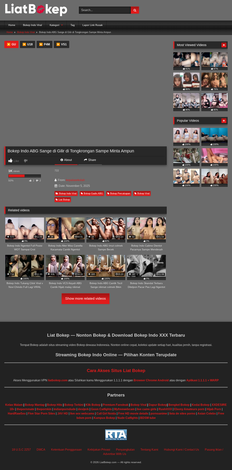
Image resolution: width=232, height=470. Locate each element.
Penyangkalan (125, 449)
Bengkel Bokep (179, 404)
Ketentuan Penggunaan (66, 449)
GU (11, 44)
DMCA (41, 449)
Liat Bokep (64, 199)
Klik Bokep (93, 404)
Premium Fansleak (115, 404)
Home (11, 25)
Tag (73, 25)
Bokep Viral (143, 193)
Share (92, 159)
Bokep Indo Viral (32, 25)
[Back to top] (221, 459)
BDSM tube (148, 417)
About (68, 159)
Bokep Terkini (73, 404)
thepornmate (25, 409)
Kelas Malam (14, 404)
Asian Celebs (207, 413)
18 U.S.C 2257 (21, 449)
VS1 (61, 44)
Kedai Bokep (201, 404)
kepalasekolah (75, 180)
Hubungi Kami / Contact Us (181, 449)
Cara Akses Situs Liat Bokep (116, 370)
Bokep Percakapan (120, 193)
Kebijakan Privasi (99, 449)
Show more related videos (85, 298)
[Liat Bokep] (36, 10)
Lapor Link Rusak (92, 25)
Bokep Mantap (35, 404)
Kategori (54, 25)
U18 (27, 44)
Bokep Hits (54, 404)
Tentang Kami (149, 449)
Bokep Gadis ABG (93, 193)
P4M (44, 44)
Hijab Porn (214, 409)
